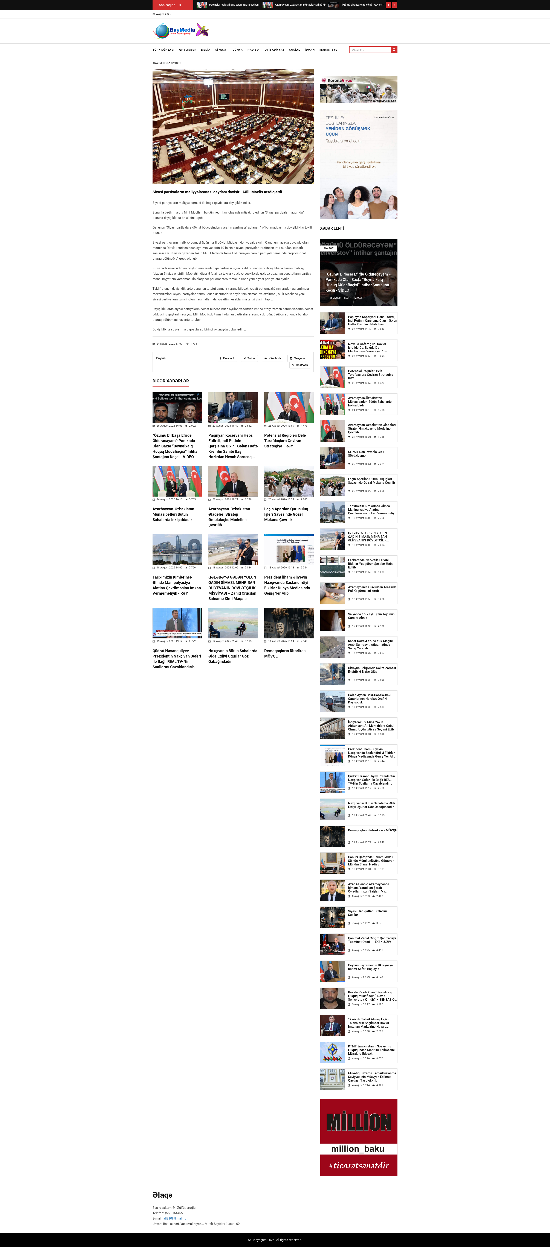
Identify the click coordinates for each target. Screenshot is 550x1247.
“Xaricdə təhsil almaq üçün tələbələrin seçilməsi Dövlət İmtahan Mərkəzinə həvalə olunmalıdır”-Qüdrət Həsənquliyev (372, 1023)
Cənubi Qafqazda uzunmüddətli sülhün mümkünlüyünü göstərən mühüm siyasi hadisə (371, 860)
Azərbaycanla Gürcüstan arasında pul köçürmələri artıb (372, 589)
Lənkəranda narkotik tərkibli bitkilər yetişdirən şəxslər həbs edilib (370, 563)
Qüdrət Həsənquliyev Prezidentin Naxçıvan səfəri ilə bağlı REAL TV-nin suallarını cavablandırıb (371, 779)
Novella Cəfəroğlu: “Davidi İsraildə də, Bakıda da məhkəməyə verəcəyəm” (367, 347)
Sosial (294, 49)
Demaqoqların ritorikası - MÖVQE (372, 830)
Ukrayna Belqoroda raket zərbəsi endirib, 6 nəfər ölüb (372, 670)
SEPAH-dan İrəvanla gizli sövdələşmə (366, 454)
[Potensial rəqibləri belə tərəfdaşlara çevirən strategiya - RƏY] (202, 5)
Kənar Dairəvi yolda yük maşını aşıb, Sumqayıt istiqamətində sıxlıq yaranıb (370, 644)
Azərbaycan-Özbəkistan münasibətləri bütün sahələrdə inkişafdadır (173, 514)
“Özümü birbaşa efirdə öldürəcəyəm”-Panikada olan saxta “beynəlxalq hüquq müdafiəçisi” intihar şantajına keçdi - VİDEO (176, 446)
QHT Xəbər (187, 49)
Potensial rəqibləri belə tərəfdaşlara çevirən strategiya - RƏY (285, 440)
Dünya (238, 49)
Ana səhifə (160, 63)
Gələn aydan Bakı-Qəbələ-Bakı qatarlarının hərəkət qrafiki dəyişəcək (369, 698)
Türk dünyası (163, 49)
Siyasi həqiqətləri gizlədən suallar (367, 913)
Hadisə (253, 49)
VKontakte (274, 358)
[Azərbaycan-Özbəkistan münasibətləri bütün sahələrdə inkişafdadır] (268, 5)
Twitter (251, 358)
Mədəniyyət (329, 49)
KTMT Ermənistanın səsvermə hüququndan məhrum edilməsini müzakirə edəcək (371, 1050)
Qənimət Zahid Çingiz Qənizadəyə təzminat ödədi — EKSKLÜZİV (372, 940)
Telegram (299, 358)
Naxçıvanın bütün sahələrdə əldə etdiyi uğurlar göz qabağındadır (232, 656)
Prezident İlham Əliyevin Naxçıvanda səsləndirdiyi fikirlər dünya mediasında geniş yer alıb (371, 752)
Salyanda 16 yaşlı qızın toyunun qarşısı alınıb (371, 616)
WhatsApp (301, 365)
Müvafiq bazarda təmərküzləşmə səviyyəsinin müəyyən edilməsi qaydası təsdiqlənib (372, 1076)
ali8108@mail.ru (174, 1218)
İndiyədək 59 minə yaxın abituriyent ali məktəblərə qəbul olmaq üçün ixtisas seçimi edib (371, 725)
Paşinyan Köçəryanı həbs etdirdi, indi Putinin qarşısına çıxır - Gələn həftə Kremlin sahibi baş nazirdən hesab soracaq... (233, 446)
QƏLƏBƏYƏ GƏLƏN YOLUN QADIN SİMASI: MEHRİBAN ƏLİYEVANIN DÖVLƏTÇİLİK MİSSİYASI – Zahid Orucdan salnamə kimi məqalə (232, 588)
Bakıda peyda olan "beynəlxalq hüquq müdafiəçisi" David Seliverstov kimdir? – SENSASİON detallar (372, 996)
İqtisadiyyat (274, 49)
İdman (310, 49)
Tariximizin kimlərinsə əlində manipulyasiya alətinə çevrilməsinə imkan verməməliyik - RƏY (372, 509)
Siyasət (221, 49)
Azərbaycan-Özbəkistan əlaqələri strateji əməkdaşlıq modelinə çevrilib (372, 428)
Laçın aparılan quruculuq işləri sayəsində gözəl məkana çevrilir (286, 514)
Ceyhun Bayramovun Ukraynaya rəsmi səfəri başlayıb (370, 967)
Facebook (229, 358)
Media (206, 49)
